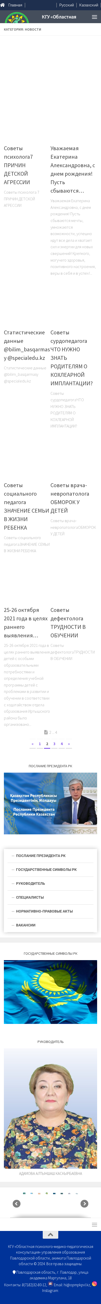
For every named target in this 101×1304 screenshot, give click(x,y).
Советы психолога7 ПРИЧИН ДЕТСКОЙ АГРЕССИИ (18, 165)
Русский (66, 5)
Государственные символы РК (46, 870)
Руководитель (30, 883)
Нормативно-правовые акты (44, 911)
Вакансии (25, 925)
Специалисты (30, 897)
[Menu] (94, 16)
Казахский (88, 5)
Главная (15, 5)
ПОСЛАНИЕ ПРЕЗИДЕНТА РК (41, 856)
